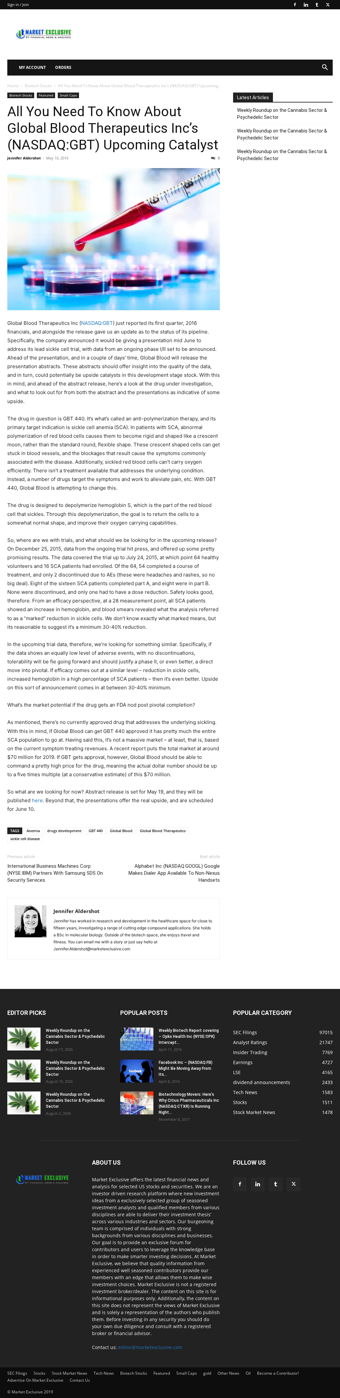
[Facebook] (295, 4)
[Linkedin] (306, 4)
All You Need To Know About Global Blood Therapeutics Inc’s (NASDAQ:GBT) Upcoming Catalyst (112, 128)
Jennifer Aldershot (24, 157)
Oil (248, 1373)
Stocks (39, 1373)
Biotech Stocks (38, 86)
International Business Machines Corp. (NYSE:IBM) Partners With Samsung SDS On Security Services (55, 873)
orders (63, 67)
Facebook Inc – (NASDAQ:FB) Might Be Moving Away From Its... (185, 1068)
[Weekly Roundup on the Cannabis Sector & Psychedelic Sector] (24, 1039)
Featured (46, 95)
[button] (325, 68)
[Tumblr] (317, 4)
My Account (32, 67)
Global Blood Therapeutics (163, 830)
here (37, 800)
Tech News (104, 1373)
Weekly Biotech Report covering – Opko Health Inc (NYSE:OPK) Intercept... (189, 1036)
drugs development (64, 830)
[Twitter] (328, 4)
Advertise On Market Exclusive (35, 1380)
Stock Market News (69, 1373)
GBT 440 (96, 830)
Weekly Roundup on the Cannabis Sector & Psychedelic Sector (282, 114)
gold (207, 1373)
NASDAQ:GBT (97, 323)
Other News (228, 1373)
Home (13, 86)
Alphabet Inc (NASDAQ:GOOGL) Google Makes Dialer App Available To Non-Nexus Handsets (174, 873)
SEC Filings (17, 1373)
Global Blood (121, 830)
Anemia (33, 830)
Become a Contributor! (278, 1373)
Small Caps (68, 95)
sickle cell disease (25, 838)
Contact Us (80, 1380)
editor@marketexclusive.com (150, 1347)
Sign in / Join (18, 4)
